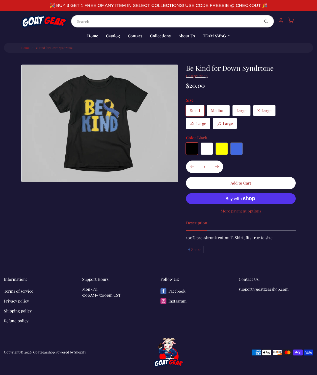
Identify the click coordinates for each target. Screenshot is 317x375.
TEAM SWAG (214, 35)
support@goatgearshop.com (264, 289)
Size (189, 100)
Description (196, 222)
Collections (160, 35)
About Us (187, 35)
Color (196, 137)
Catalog (113, 35)
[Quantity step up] (217, 167)
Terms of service (18, 291)
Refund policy (16, 320)
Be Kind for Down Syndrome (53, 48)
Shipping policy (18, 310)
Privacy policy (16, 301)
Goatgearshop (197, 75)
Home (92, 35)
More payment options (241, 210)
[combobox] (165, 21)
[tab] (199, 224)
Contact (135, 35)
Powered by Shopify (70, 352)
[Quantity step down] (192, 167)
